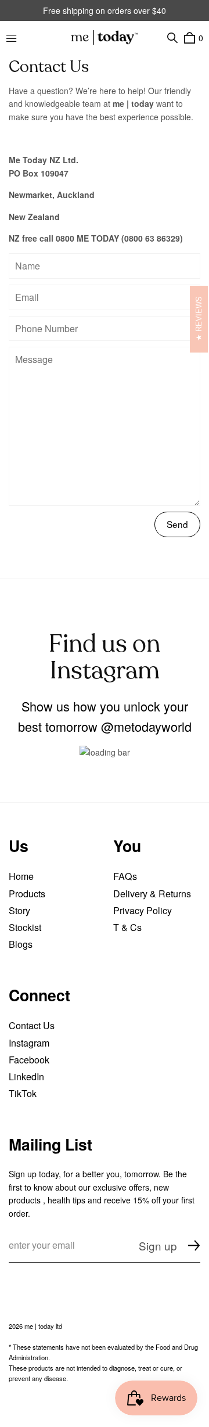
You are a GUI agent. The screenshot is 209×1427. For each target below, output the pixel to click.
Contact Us (32, 1025)
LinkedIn (26, 1076)
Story (19, 910)
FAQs (125, 876)
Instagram (29, 1042)
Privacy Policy (142, 910)
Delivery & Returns (152, 893)
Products (27, 893)
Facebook (29, 1059)
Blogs (21, 944)
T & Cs (127, 927)
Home (21, 876)
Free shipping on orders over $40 (104, 10)
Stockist (25, 927)
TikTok (23, 1093)
